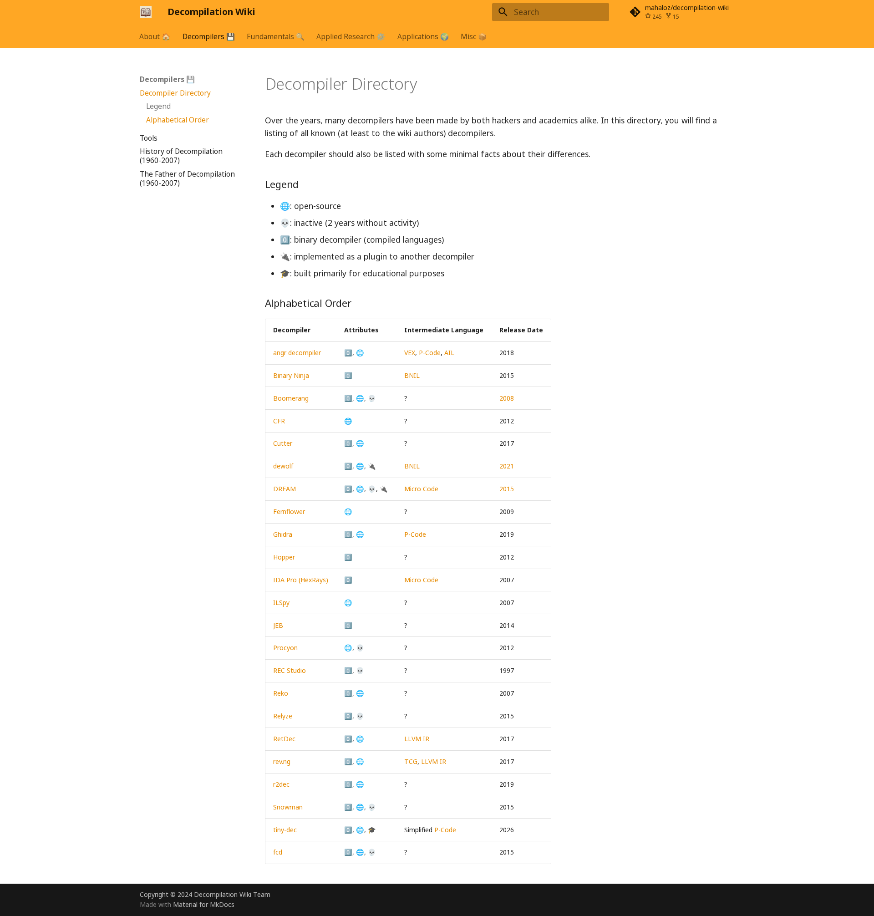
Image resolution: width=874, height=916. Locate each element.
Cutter (282, 443)
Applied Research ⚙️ (351, 36)
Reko (280, 693)
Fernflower (289, 511)
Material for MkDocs (203, 904)
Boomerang (291, 398)
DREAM (284, 488)
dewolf (283, 466)
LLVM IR (416, 738)
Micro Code (421, 488)
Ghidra (282, 534)
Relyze (282, 716)
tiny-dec (285, 829)
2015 (506, 488)
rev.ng (281, 761)
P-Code (430, 352)
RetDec (284, 738)
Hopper (284, 557)
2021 (506, 466)
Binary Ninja (291, 375)
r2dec (281, 784)
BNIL (412, 375)
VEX (409, 352)
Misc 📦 (474, 36)
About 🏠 (155, 36)
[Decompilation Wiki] (146, 12)
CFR (279, 421)
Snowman (288, 807)
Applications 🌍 (423, 36)
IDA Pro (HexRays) (300, 579)
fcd (277, 852)
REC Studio (289, 670)
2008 (506, 398)
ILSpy (281, 602)
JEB (278, 625)
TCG (410, 761)
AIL (449, 352)
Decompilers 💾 (209, 36)
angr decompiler (297, 352)
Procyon (285, 647)
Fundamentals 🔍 (276, 36)
